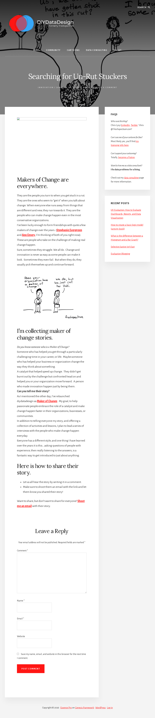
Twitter (134, 125)
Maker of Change (47, 401)
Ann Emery (28, 234)
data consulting (131, 178)
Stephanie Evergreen (69, 230)
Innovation (46, 87)
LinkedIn (125, 125)
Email (20, 618)
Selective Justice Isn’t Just (123, 247)
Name (21, 600)
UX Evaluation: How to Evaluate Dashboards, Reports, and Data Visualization (126, 214)
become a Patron (126, 157)
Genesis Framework (84, 707)
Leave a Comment (106, 87)
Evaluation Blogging (120, 254)
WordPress (100, 707)
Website (21, 636)
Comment (22, 550)
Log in (110, 707)
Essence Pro (66, 707)
